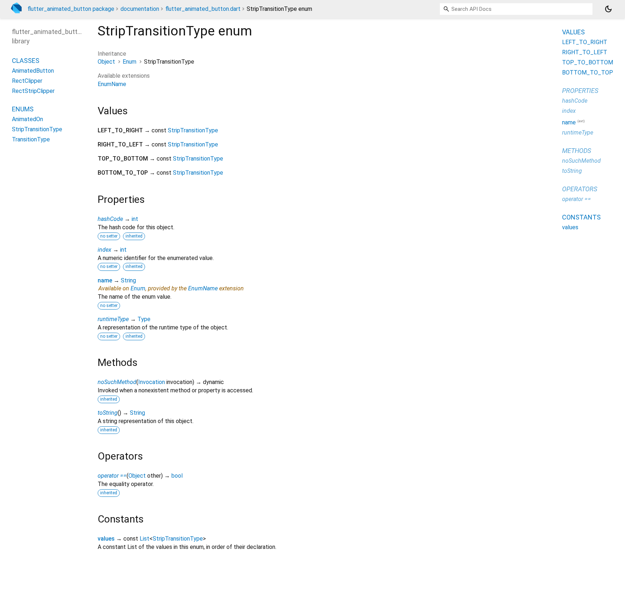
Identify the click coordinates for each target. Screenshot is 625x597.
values (106, 538)
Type (143, 319)
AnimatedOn (27, 119)
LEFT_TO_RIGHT (584, 42)
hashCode (110, 219)
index (104, 249)
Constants (581, 217)
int (135, 219)
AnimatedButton (33, 70)
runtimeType (113, 319)
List (144, 538)
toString (108, 412)
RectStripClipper (33, 91)
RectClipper (27, 80)
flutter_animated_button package (70, 8)
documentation (139, 8)
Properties (580, 90)
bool (177, 475)
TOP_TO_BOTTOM (587, 62)
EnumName (112, 84)
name (105, 280)
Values (573, 32)
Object (106, 61)
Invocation (151, 382)
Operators (579, 189)
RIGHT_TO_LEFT (584, 52)
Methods (576, 150)
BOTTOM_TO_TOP (587, 72)
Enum (129, 61)
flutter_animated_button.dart (203, 8)
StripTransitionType (193, 130)
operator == (112, 475)
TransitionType (31, 139)
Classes (25, 60)
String (128, 280)
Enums (23, 109)
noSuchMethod (117, 382)
